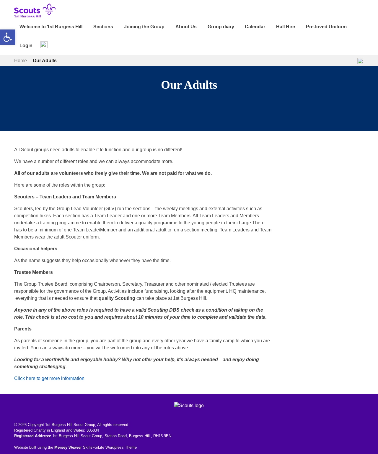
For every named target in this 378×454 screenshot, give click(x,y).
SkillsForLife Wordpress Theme (110, 447)
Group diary (221, 26)
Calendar (255, 26)
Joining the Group (144, 26)
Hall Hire (285, 26)
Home (20, 60)
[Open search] (44, 44)
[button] (7, 37)
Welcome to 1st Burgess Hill (50, 26)
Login (25, 45)
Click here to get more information (49, 378)
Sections (103, 26)
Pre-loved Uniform (326, 26)
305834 (93, 430)
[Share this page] (360, 60)
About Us (186, 26)
